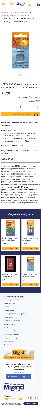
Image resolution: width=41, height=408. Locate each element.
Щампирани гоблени (10, 331)
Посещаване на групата (20, 376)
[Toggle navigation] (3, 4)
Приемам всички (31, 403)
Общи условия (8, 310)
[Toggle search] (12, 4)
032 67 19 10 (12, 399)
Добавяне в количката (20, 114)
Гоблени (6, 327)
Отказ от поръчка (9, 303)
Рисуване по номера (10, 338)
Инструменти (8, 341)
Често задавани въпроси (12, 300)
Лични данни (8, 317)
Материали (7, 345)
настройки (19, 404)
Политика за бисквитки (12, 321)
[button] (19, 75)
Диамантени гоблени (11, 334)
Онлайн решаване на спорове (14, 314)
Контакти (6, 307)
